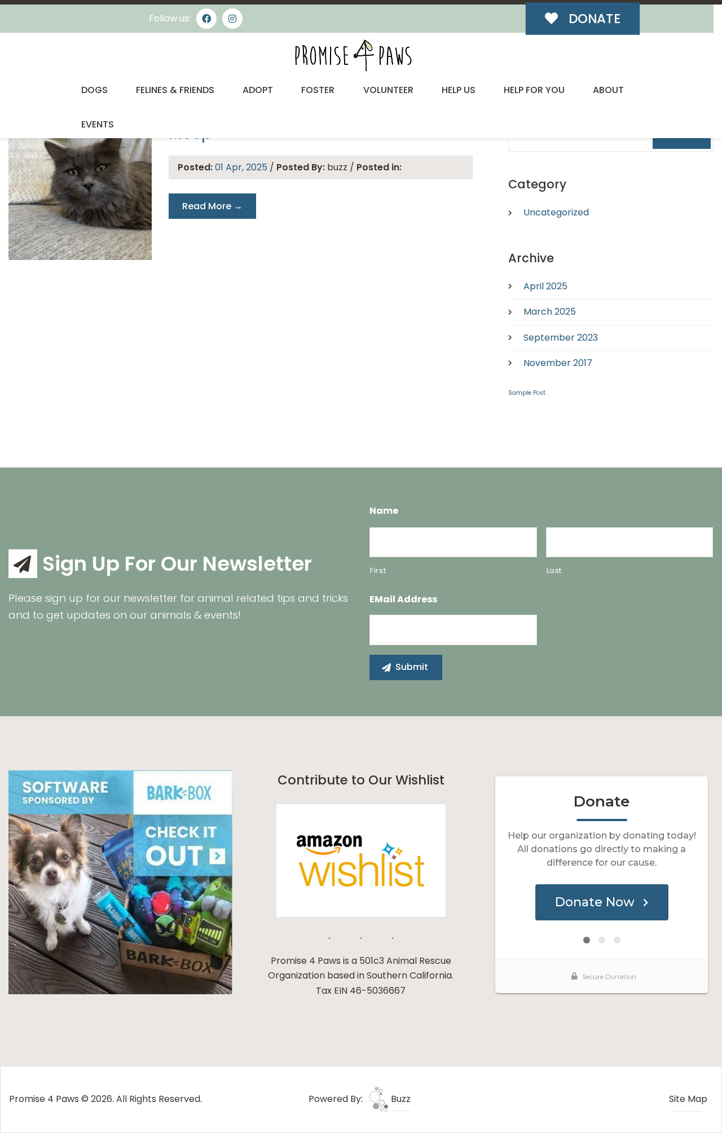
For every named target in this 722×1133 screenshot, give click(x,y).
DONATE (592, 19)
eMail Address (403, 600)
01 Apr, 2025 (242, 167)
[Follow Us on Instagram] (232, 18)
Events (97, 124)
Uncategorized (556, 212)
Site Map (688, 1098)
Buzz (400, 1098)
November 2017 (557, 362)
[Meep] (80, 188)
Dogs (94, 89)
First (378, 570)
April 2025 (545, 286)
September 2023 (560, 337)
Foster (317, 89)
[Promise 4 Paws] (353, 55)
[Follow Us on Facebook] (206, 18)
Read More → (212, 206)
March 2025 (549, 311)
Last (554, 570)
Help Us (459, 89)
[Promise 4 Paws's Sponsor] (120, 881)
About (608, 89)
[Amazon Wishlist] (361, 859)
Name (383, 511)
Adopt (258, 89)
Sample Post (526, 393)
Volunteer (388, 89)
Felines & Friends (175, 89)
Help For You (534, 89)
